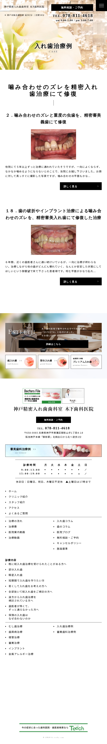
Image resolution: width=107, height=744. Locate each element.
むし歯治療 (15, 626)
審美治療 (14, 643)
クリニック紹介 (18, 496)
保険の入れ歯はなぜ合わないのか (20, 616)
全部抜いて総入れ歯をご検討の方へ (31, 591)
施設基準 (62, 548)
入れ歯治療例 (65, 626)
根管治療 (14, 637)
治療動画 (14, 537)
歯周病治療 (15, 632)
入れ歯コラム (65, 521)
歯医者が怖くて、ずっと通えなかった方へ (24, 607)
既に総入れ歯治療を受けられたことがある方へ (38, 564)
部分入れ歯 (15, 569)
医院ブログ (64, 532)
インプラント (17, 648)
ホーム (13, 491)
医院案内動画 (17, 532)
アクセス (14, 507)
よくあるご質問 (18, 513)
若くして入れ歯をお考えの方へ (28, 586)
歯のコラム (63, 526)
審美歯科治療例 (66, 632)
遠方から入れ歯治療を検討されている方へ (22, 598)
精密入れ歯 (15, 575)
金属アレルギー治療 (21, 654)
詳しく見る (70, 186)
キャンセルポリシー (69, 543)
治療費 (13, 526)
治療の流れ (15, 521)
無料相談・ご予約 (72, 7)
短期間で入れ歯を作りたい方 (26, 580)
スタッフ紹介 (17, 502)
